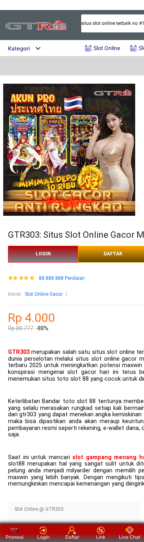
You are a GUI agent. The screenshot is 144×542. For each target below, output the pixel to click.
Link (101, 537)
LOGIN (43, 254)
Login (43, 537)
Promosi (15, 537)
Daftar (72, 537)
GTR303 (19, 352)
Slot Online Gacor (43, 294)
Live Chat (129, 537)
